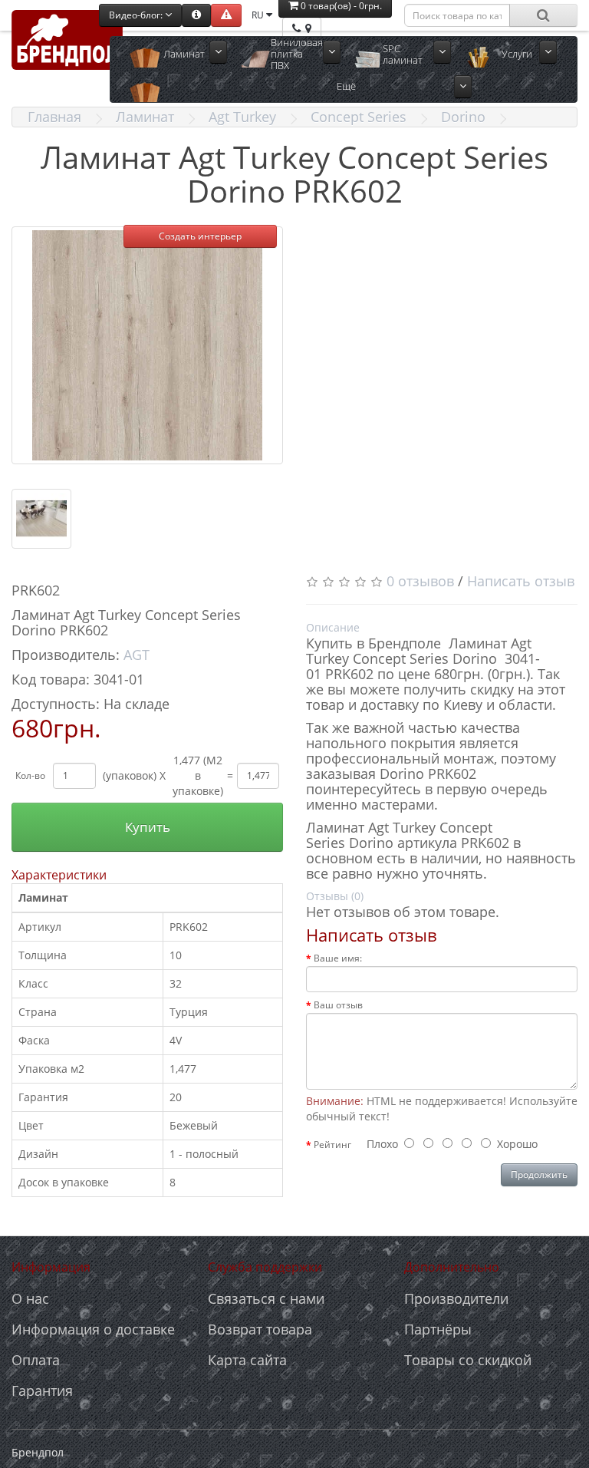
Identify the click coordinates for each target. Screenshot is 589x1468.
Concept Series (358, 116)
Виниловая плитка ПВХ (297, 54)
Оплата (36, 1360)
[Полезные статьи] (196, 15)
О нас (30, 1298)
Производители (456, 1298)
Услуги (517, 54)
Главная (54, 116)
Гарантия (42, 1390)
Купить (147, 827)
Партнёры (438, 1329)
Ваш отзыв (338, 1004)
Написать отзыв (520, 581)
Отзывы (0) (335, 896)
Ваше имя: (338, 958)
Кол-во (30, 775)
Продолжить (539, 1174)
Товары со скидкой (467, 1360)
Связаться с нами (266, 1298)
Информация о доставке (93, 1329)
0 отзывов (420, 581)
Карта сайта (247, 1360)
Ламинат (184, 54)
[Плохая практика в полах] (226, 15)
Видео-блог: (137, 14)
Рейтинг (332, 1144)
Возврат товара (260, 1329)
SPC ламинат (403, 54)
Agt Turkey (242, 116)
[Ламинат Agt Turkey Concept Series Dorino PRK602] (147, 345)
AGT (136, 654)
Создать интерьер (200, 235)
